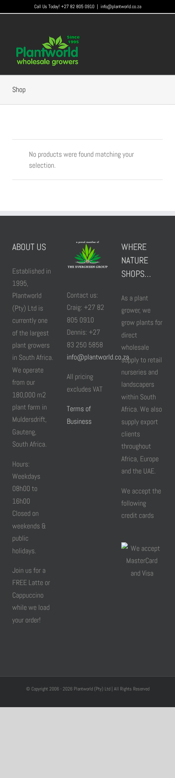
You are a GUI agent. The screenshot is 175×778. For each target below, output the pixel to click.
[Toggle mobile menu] (159, 40)
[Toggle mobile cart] (145, 40)
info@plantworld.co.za (121, 6)
